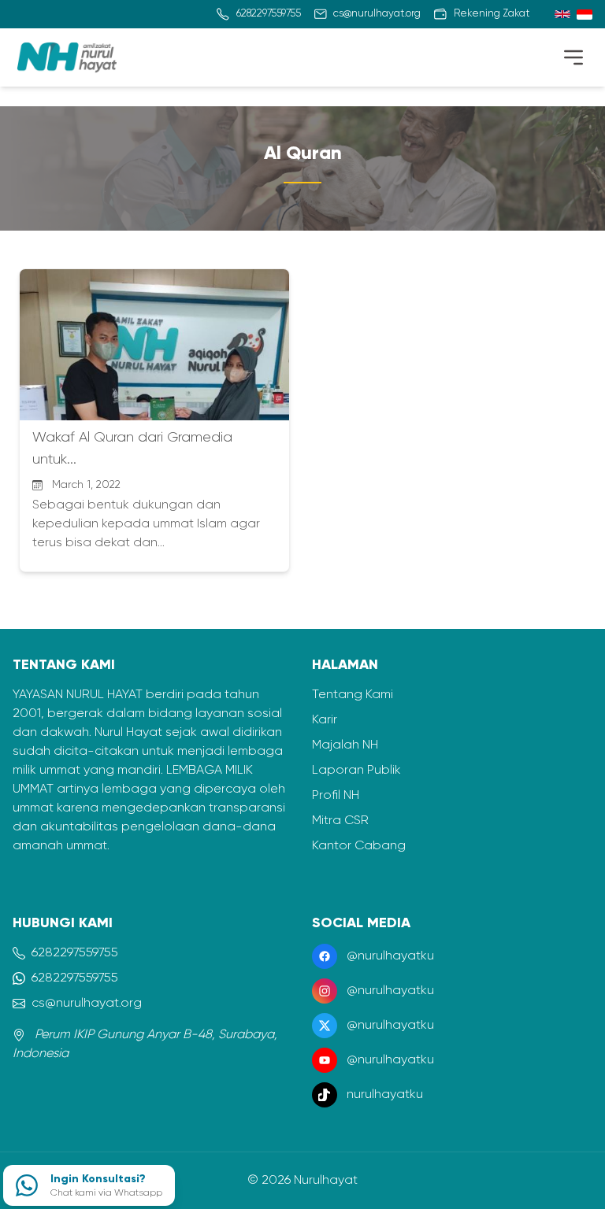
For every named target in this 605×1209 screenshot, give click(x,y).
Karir (324, 720)
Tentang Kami (352, 695)
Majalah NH (345, 745)
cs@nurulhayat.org (87, 1003)
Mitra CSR (340, 821)
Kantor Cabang (359, 846)
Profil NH (335, 795)
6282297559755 (75, 953)
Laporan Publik (356, 770)
